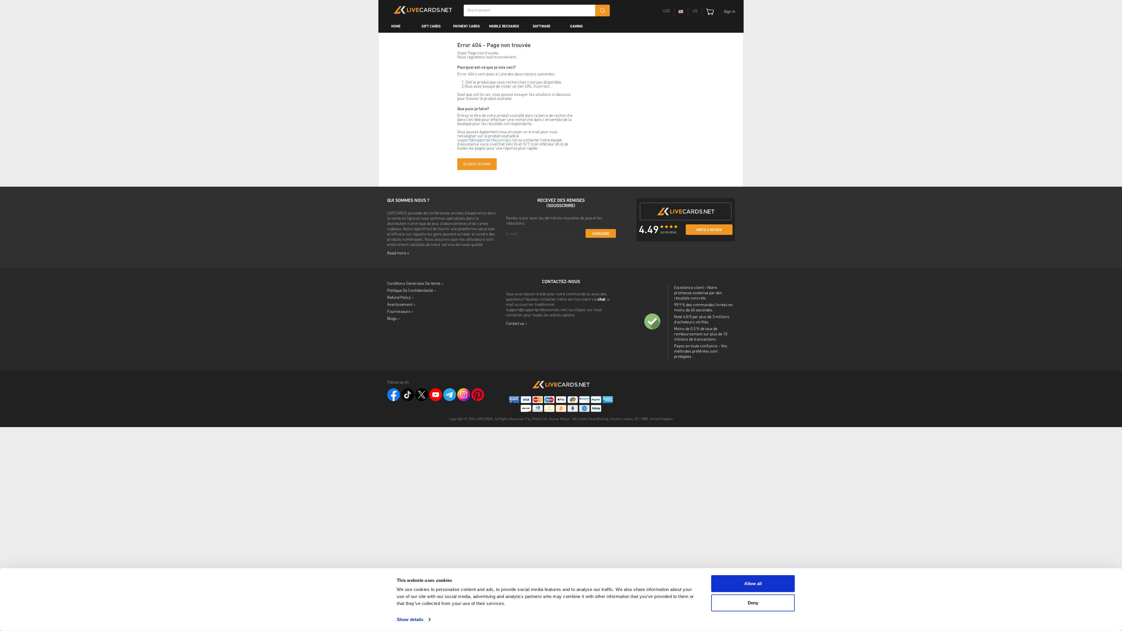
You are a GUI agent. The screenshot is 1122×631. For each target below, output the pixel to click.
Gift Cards (431, 26)
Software (541, 26)
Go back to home (477, 164)
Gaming (576, 26)
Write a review (709, 230)
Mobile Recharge (504, 26)
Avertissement (401, 305)
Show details (410, 619)
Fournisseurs (400, 312)
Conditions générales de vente (415, 284)
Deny (753, 602)
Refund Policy (400, 298)
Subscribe (601, 234)
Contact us (516, 324)
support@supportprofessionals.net (487, 140)
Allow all (753, 583)
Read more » (398, 253)
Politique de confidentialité (411, 291)
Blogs (393, 319)
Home (396, 26)
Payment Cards (466, 26)
